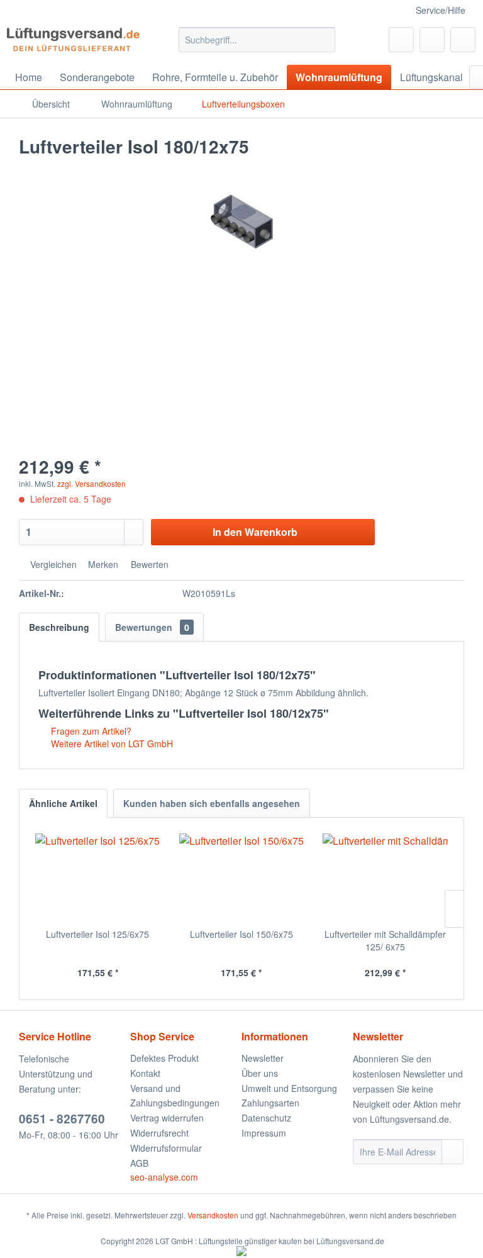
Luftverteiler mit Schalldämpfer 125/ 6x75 (385, 940)
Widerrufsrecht (159, 1133)
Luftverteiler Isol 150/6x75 (241, 934)
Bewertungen (152, 627)
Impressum (264, 1133)
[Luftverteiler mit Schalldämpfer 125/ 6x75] (385, 877)
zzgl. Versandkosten (91, 483)
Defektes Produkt (164, 1058)
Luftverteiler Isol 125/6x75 (97, 934)
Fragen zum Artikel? (89, 731)
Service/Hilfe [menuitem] (440, 10)
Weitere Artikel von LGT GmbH (110, 743)
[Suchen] (323, 39)
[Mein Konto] (432, 39)
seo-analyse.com (164, 1177)
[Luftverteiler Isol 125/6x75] (97, 877)
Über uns (260, 1073)
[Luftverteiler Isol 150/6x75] (241, 877)
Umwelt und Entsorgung (289, 1088)
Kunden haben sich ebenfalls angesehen (211, 803)
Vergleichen (52, 564)
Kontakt (145, 1073)
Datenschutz (266, 1117)
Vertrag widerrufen (167, 1117)
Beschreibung (59, 627)
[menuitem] (257, 39)
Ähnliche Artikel (63, 803)
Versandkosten (212, 1215)
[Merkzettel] (401, 39)
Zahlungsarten (270, 1102)
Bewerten (148, 564)
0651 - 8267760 (62, 1118)
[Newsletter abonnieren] (452, 1151)
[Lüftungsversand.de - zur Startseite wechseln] (73, 42)
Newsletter (263, 1058)
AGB (139, 1163)
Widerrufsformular (166, 1148)
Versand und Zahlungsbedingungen (174, 1096)
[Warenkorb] (462, 39)
